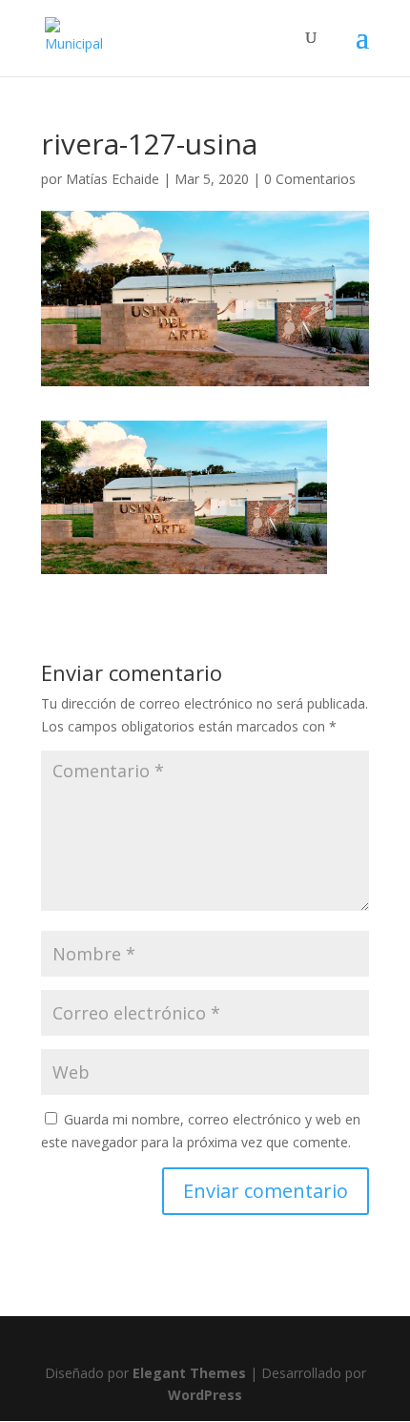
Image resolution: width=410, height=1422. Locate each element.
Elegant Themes (189, 1373)
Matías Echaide (112, 179)
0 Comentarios (310, 179)
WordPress (205, 1395)
